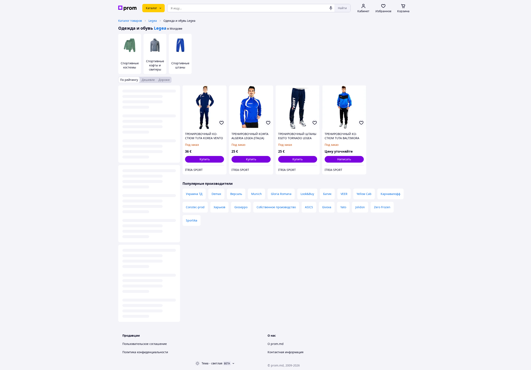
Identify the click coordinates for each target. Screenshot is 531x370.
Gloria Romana (281, 194)
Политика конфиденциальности (145, 352)
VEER (344, 194)
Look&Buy (307, 194)
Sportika (191, 220)
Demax (216, 194)
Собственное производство (276, 207)
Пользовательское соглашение (144, 344)
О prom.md (276, 344)
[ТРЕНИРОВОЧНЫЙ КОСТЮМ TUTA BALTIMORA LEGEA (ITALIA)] (344, 107)
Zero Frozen (382, 207)
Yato (343, 207)
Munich (256, 194)
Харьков (219, 207)
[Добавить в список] (221, 122)
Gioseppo (240, 207)
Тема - (212, 363)
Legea (153, 21)
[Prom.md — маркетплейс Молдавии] (127, 8)
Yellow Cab (364, 194)
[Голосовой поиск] (330, 8)
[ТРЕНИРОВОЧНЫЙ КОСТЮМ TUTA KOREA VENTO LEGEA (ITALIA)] (205, 107)
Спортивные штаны (180, 65)
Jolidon (360, 207)
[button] (204, 159)
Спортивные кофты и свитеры (155, 65)
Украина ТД (194, 194)
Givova (326, 207)
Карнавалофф (390, 194)
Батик (327, 194)
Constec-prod (195, 207)
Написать (344, 159)
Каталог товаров (130, 21)
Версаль (236, 194)
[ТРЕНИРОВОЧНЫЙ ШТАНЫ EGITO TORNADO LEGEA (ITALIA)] (298, 107)
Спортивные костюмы (130, 65)
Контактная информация (285, 352)
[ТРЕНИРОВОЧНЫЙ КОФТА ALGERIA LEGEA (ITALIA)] (251, 107)
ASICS (309, 207)
